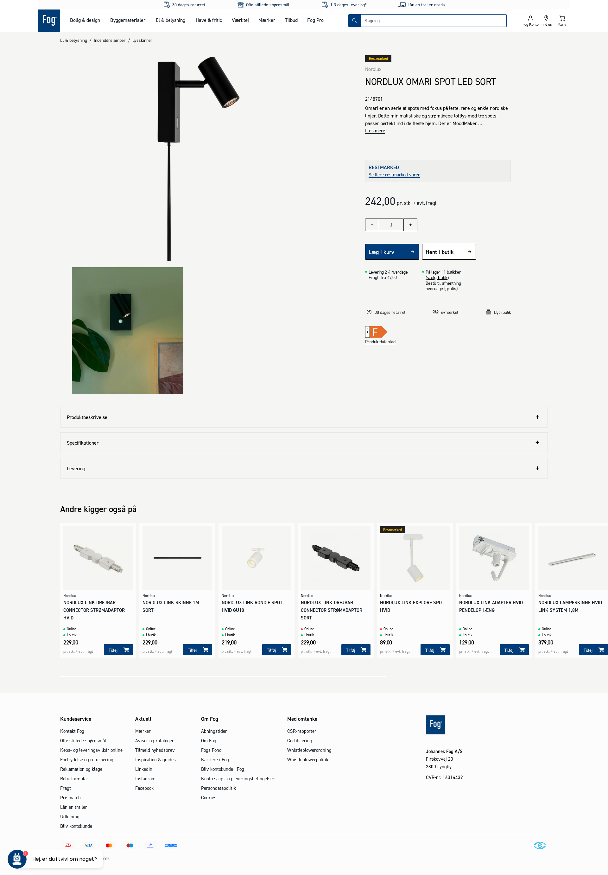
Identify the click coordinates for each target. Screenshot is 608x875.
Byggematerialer (127, 20)
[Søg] (355, 21)
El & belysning (170, 20)
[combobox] (433, 21)
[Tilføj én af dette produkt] (410, 225)
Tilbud (291, 20)
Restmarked (378, 58)
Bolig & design (85, 20)
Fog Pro (315, 20)
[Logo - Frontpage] (49, 21)
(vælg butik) (437, 277)
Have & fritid (209, 20)
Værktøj (240, 20)
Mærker (266, 20)
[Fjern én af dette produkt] (372, 225)
